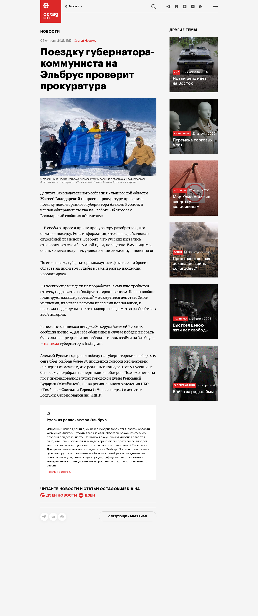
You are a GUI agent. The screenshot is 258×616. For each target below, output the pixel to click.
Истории (180, 190)
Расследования (184, 385)
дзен (90, 495)
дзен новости (61, 495)
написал (51, 343)
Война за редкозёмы (193, 392)
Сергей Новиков (85, 40)
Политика (180, 319)
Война (178, 252)
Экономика (182, 134)
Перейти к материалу (59, 472)
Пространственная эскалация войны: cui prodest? (191, 264)
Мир (176, 72)
